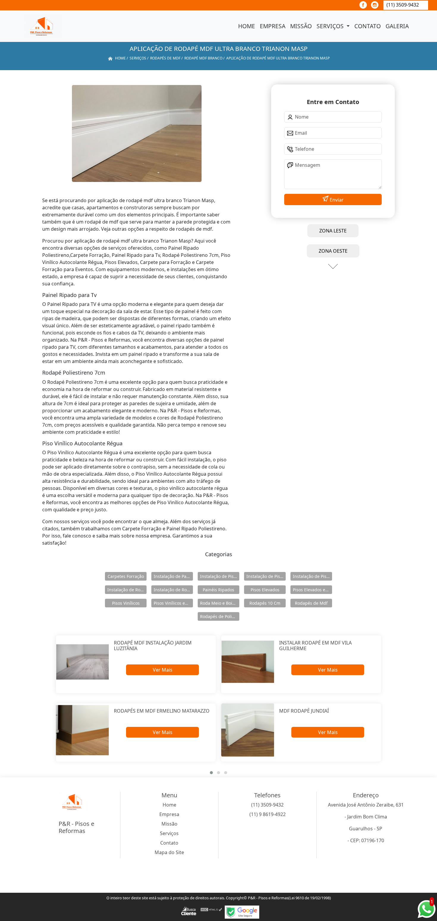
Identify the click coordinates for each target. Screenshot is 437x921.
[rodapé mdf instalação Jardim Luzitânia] (82, 662)
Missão (301, 26)
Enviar (336, 200)
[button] (211, 773)
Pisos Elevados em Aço (312, 589)
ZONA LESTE (333, 230)
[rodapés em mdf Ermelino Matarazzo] (82, 730)
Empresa (272, 26)
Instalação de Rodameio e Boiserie (127, 589)
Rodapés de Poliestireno (219, 616)
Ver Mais (162, 670)
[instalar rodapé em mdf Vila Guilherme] (247, 662)
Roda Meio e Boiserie (219, 603)
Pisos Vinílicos (126, 603)
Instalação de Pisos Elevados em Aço (266, 576)
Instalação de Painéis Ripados (173, 576)
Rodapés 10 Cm (264, 603)
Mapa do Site (169, 852)
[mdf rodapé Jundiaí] (247, 730)
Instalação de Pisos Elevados (219, 576)
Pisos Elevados (265, 589)
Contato (367, 26)
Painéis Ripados (218, 589)
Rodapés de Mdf (311, 603)
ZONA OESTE (333, 251)
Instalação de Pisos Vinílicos (312, 576)
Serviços (331, 26)
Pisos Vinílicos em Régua (173, 603)
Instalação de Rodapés (173, 589)
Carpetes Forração (126, 576)
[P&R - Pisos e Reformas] (43, 26)
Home (246, 26)
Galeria (397, 26)
